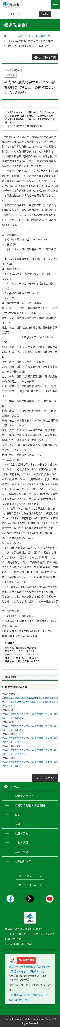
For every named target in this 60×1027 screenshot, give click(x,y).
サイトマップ (26, 876)
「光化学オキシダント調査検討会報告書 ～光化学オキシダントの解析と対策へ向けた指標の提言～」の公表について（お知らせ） (30, 702)
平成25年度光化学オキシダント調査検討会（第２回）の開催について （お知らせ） (30, 752)
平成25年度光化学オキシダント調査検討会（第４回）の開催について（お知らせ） (30, 728)
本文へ (13, 14)
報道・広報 (24, 36)
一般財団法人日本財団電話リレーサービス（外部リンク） (29, 997)
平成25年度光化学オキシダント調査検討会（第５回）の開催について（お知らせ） (30, 716)
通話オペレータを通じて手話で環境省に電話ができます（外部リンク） (29, 969)
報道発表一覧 (43, 36)
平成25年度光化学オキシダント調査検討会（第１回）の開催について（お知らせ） (30, 763)
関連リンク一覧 (27, 885)
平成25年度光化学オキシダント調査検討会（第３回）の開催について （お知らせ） (30, 739)
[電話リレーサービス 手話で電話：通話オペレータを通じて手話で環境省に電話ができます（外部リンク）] (30, 960)
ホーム (8, 36)
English (45, 14)
